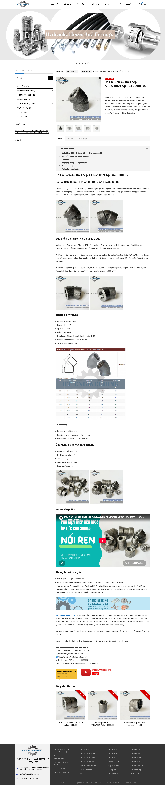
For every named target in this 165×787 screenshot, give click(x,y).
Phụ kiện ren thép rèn (136, 765)
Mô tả (60, 138)
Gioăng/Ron (112, 769)
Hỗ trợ (94, 4)
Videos (70, 138)
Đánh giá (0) (83, 138)
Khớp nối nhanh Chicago (87, 753)
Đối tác (107, 4)
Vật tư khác (22, 117)
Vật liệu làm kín (24, 108)
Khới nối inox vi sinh (86, 769)
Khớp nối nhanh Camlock (88, 765)
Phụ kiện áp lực (72, 71)
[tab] (60, 138)
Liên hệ (118, 4)
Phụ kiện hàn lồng (135, 769)
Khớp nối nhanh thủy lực (87, 757)
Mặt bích (82, 773)
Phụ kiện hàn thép (135, 761)
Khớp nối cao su (85, 749)
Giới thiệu (67, 4)
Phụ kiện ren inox (135, 749)
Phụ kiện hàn (112, 749)
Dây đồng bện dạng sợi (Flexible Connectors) (61, 751)
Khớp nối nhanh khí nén (87, 761)
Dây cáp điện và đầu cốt (61, 772)
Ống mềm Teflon (113, 765)
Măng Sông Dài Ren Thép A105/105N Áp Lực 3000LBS (102, 724)
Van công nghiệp (113, 761)
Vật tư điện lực (24, 112)
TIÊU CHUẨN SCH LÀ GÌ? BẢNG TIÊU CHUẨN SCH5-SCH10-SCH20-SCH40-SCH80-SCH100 (32, 132)
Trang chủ (53, 4)
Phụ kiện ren (86, 71)
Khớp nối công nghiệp (26, 91)
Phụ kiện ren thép (135, 753)
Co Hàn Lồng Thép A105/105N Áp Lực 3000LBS (135, 724)
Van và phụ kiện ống (26, 104)
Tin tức (129, 4)
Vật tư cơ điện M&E (60, 768)
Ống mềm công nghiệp (26, 95)
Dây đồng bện (23, 86)
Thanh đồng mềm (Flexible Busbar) (62, 763)
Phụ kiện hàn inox (135, 757)
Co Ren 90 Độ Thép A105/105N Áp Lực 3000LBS (70, 724)
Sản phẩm (80, 4)
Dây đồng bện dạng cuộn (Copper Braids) (62, 757)
